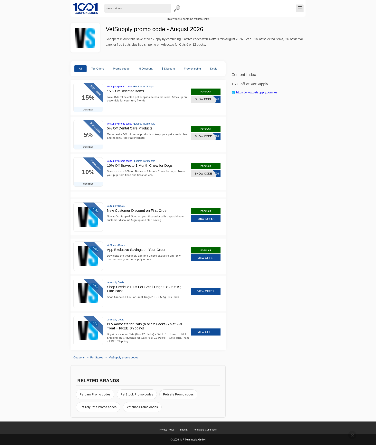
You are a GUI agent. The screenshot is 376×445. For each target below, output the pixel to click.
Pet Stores (96, 357)
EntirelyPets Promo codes (98, 407)
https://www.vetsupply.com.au (256, 92)
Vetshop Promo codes (142, 407)
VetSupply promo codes (119, 86)
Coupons (79, 357)
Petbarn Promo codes (95, 394)
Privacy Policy (166, 429)
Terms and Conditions (205, 429)
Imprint (183, 429)
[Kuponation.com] (85, 8)
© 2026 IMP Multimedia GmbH (188, 439)
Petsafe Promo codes (178, 394)
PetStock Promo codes (137, 394)
